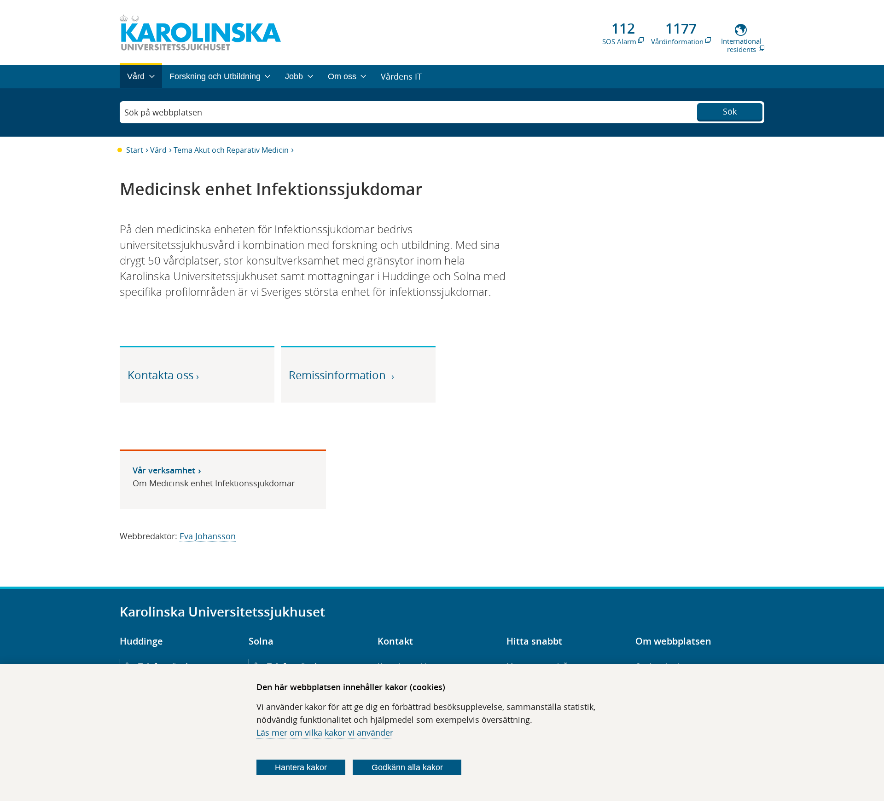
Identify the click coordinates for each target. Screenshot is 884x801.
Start (134, 150)
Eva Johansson (208, 536)
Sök (730, 111)
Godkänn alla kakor (407, 767)
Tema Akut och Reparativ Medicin (231, 150)
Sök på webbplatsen (163, 112)
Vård (158, 150)
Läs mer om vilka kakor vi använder (324, 732)
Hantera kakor (301, 767)
